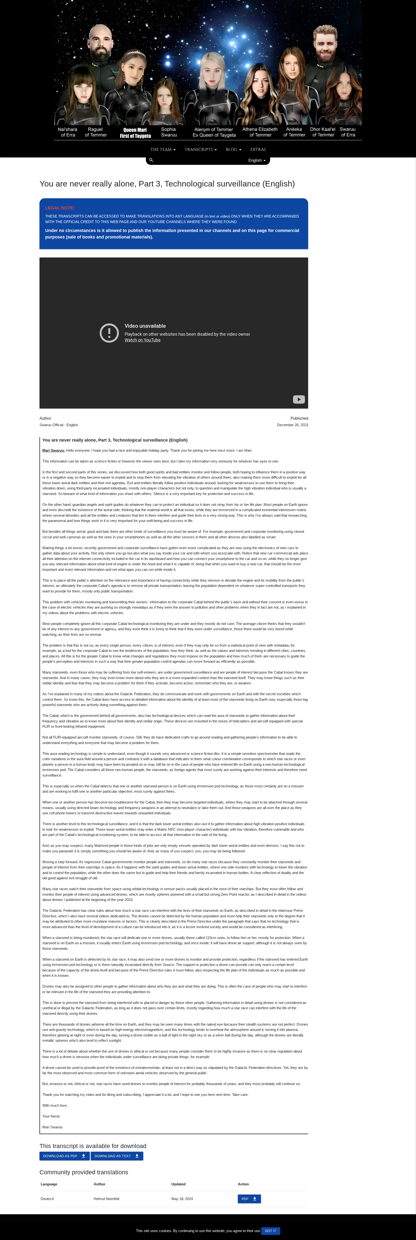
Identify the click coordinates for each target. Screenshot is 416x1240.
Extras (258, 149)
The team (161, 149)
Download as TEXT (117, 1156)
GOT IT (270, 1231)
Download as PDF (64, 1156)
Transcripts (199, 149)
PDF (249, 1198)
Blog (231, 149)
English (255, 160)
